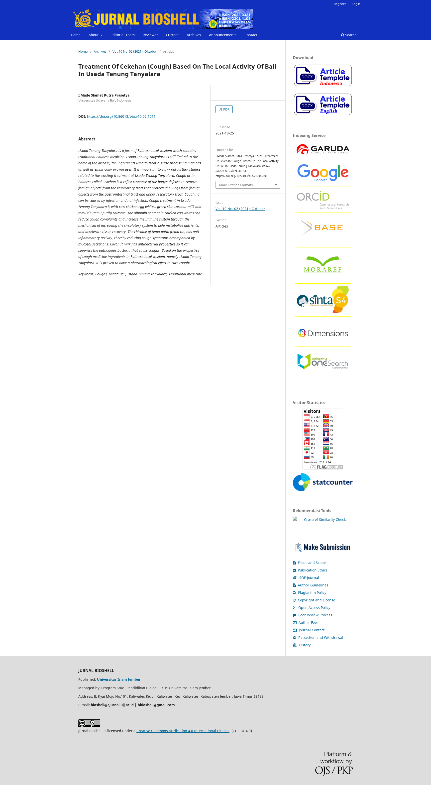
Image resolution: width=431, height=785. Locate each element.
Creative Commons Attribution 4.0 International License (182, 730)
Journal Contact (311, 630)
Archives (194, 34)
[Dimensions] (323, 341)
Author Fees (308, 622)
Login (356, 3)
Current (172, 34)
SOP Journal (308, 577)
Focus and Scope (311, 562)
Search (350, 34)
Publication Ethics (312, 570)
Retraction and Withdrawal (320, 637)
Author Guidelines (312, 585)
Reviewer (150, 34)
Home (76, 34)
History (304, 645)
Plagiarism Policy (311, 592)
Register (340, 3)
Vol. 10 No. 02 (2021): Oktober (134, 51)
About (94, 34)
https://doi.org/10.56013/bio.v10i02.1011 (121, 116)
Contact (250, 34)
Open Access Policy (313, 607)
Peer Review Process (314, 615)
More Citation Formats (236, 185)
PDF (225, 109)
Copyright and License (316, 600)
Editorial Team (122, 34)
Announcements (222, 34)
